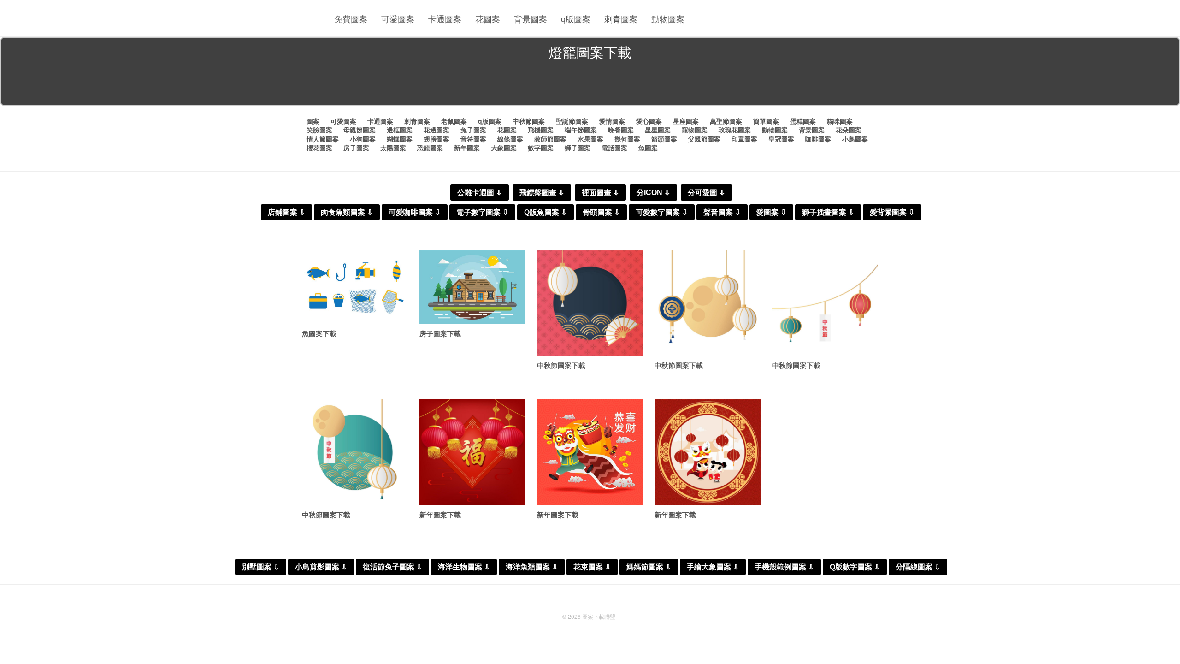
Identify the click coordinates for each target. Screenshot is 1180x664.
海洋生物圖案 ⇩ (464, 567)
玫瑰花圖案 (735, 129)
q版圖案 (575, 18)
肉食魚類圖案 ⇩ (347, 212)
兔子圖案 (473, 129)
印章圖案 (744, 138)
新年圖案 (467, 147)
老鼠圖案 (454, 120)
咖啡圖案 (818, 138)
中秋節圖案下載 (561, 365)
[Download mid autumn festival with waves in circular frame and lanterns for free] (590, 303)
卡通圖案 (444, 18)
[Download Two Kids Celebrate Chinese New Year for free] (708, 452)
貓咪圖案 (840, 120)
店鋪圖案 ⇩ (286, 212)
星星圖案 (658, 129)
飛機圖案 (541, 129)
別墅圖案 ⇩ (260, 567)
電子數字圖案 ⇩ (482, 212)
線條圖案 (510, 138)
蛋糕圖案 (803, 120)
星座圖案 (686, 120)
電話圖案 (614, 147)
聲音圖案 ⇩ (722, 212)
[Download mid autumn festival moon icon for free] (355, 452)
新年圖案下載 (440, 515)
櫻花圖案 (319, 147)
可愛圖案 (397, 18)
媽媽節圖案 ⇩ (648, 567)
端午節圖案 (581, 129)
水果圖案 (590, 138)
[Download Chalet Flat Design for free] (472, 287)
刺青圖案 (620, 18)
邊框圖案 (400, 129)
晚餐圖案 (621, 129)
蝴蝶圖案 (400, 138)
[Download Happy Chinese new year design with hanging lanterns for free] (472, 452)
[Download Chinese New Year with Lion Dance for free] (590, 452)
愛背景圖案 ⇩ (892, 212)
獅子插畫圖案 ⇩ (828, 212)
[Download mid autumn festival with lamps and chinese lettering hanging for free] (825, 303)
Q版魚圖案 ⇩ (545, 212)
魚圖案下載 (319, 333)
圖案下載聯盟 (598, 616)
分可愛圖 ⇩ (706, 192)
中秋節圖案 (529, 120)
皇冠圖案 (781, 138)
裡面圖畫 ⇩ (600, 192)
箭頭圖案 (664, 138)
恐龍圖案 (430, 147)
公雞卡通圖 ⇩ (479, 192)
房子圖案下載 (440, 333)
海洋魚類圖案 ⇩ (532, 567)
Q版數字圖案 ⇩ (855, 567)
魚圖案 (648, 147)
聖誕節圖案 (572, 120)
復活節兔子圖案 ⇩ (392, 567)
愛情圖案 (612, 120)
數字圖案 (541, 147)
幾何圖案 (627, 138)
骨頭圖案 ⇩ (601, 212)
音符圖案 (473, 138)
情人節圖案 (323, 138)
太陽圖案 (393, 147)
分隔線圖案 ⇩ (918, 567)
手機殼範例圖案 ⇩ (784, 567)
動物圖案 (667, 18)
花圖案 (487, 18)
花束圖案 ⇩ (592, 567)
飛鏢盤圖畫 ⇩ (541, 192)
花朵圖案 (848, 129)
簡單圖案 (766, 120)
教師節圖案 (550, 138)
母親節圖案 (359, 129)
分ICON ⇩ (653, 192)
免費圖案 (350, 18)
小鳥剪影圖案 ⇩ (321, 567)
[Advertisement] (590, 85)
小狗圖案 (363, 138)
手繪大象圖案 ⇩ (713, 567)
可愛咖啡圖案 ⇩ (415, 212)
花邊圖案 (436, 129)
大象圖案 (504, 147)
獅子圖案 (577, 147)
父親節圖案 (704, 138)
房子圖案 (356, 147)
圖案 (313, 120)
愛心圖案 (649, 120)
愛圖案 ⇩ (771, 212)
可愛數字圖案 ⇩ (662, 212)
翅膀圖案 (436, 138)
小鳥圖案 (855, 138)
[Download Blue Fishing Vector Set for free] (355, 287)
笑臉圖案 (319, 129)
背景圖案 (530, 18)
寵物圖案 (695, 129)
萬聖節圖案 (726, 120)
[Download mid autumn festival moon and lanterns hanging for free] (708, 303)
